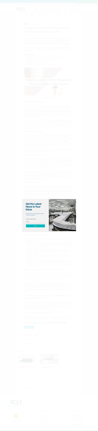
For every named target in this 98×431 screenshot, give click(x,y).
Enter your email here (31, 219)
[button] (74, 201)
